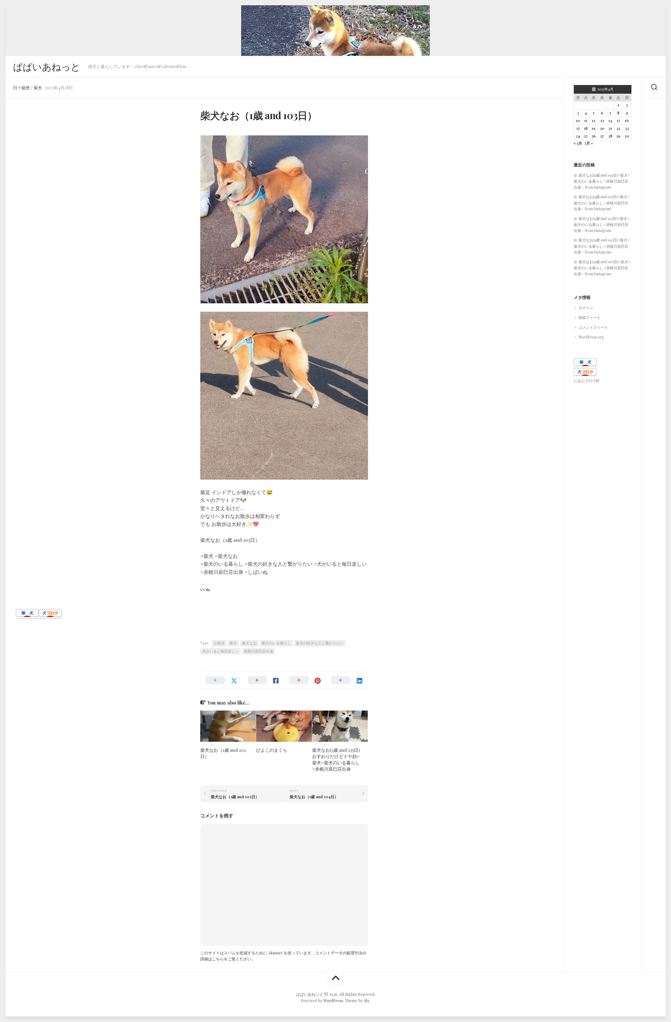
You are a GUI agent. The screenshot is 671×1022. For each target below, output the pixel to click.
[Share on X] (221, 680)
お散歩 (219, 642)
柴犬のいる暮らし (276, 642)
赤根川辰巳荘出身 (258, 651)
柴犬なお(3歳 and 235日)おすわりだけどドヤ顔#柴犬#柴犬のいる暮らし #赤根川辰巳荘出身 (336, 759)
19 (594, 128)
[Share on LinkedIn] (347, 680)
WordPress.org (591, 337)
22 (618, 128)
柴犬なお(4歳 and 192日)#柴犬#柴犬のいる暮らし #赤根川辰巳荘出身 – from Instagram (602, 224)
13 (602, 120)
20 (602, 128)
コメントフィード (593, 327)
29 (618, 136)
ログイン (585, 307)
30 (627, 136)
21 (610, 128)
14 (610, 120)
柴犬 (38, 87)
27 (602, 136)
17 (578, 128)
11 (585, 120)
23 (627, 128)
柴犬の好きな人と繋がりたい (320, 642)
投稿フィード (589, 317)
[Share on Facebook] (263, 680)
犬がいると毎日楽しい (220, 651)
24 (578, 136)
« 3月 (578, 143)
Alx (366, 1000)
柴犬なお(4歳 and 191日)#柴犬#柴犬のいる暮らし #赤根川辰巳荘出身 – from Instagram (602, 246)
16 (627, 120)
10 (578, 120)
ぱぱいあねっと (46, 66)
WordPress (333, 1000)
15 (618, 120)
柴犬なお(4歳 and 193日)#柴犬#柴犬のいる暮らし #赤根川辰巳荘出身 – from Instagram (602, 202)
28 (610, 136)
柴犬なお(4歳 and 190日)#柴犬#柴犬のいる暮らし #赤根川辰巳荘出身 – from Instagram (602, 267)
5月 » (589, 143)
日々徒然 (21, 87)
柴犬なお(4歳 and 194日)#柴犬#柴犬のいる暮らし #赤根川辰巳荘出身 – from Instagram (602, 181)
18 (586, 128)
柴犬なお (249, 642)
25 (586, 136)
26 (594, 136)
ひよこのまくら (271, 750)
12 (593, 120)
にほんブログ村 (586, 380)
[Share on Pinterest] (305, 680)
